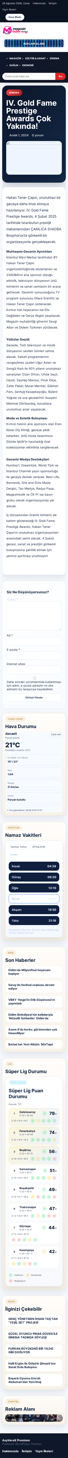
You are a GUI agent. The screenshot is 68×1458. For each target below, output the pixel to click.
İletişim (53, 3)
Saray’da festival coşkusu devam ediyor (31, 986)
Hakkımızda (39, 3)
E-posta (13, 649)
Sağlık (13, 65)
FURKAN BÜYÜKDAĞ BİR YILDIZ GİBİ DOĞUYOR (30, 1350)
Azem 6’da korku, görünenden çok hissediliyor (32, 1031)
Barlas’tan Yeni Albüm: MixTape (30, 1044)
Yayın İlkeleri (9, 9)
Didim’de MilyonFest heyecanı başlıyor (29, 971)
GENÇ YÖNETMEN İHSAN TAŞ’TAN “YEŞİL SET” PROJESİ (33, 1320)
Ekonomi (28, 65)
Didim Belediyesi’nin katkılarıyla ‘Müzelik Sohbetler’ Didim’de (30, 1016)
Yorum (12, 599)
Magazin (15, 58)
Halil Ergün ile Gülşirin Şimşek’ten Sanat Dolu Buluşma (32, 1365)
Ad (10, 635)
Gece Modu (15, 17)
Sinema (54, 58)
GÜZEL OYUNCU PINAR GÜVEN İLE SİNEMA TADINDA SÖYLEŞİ (33, 1335)
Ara (60, 76)
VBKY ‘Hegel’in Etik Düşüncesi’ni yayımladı (31, 1001)
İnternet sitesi (16, 664)
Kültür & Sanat (35, 58)
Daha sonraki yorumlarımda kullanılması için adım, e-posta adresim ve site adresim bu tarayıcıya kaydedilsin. (34, 685)
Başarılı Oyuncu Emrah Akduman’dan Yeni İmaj (24, 1380)
